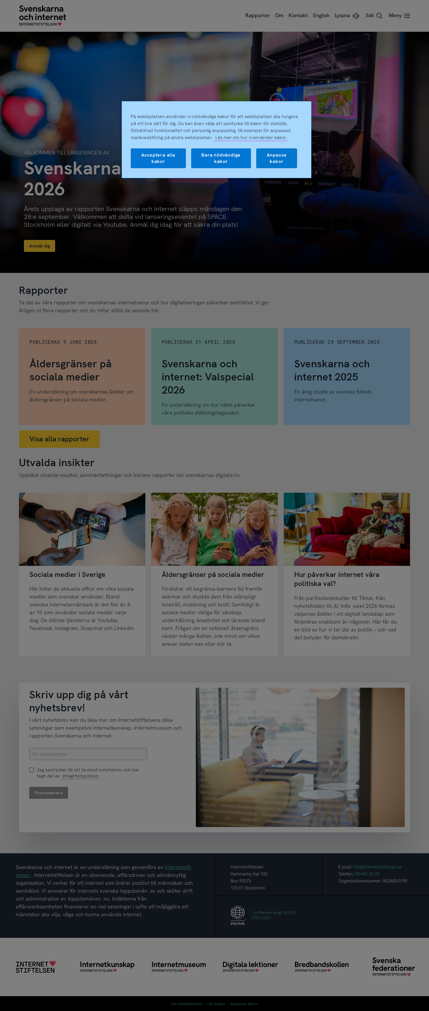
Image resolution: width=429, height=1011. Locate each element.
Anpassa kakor (277, 158)
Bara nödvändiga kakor (220, 158)
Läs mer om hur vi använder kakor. (251, 137)
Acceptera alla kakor (158, 158)
